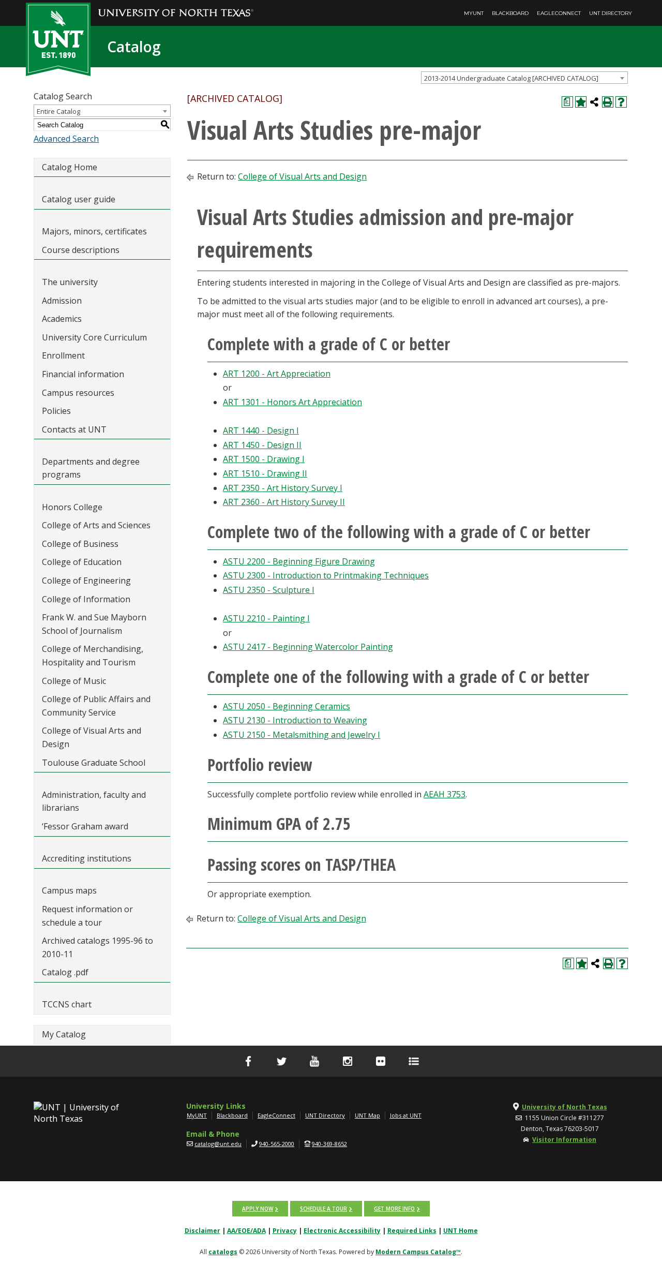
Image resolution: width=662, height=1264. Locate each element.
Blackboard (510, 13)
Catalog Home (69, 167)
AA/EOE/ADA (246, 1230)
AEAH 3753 (444, 794)
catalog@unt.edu (218, 1144)
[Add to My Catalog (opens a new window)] (580, 102)
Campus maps (69, 890)
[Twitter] (281, 1061)
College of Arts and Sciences (96, 525)
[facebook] (248, 1061)
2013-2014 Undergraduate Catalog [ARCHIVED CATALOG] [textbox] (511, 78)
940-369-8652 (329, 1144)
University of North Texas (564, 1107)
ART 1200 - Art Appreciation (276, 373)
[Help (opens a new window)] (621, 102)
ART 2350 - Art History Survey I (282, 488)
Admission (62, 300)
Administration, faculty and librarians (94, 801)
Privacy (285, 1230)
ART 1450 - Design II (262, 445)
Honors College (72, 507)
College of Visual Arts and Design (91, 737)
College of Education (82, 562)
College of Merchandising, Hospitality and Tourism (92, 655)
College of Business (80, 543)
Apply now (257, 1208)
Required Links (412, 1230)
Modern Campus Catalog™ (418, 1251)
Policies (56, 411)
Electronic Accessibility (342, 1230)
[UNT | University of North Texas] (88, 1113)
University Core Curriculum (94, 337)
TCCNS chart (67, 1004)
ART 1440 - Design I (261, 430)
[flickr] (380, 1061)
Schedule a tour (323, 1208)
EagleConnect (559, 13)
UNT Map (367, 1115)
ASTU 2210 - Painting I (266, 618)
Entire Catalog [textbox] (58, 111)
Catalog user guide (78, 199)
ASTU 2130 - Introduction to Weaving (295, 720)
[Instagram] (347, 1061)
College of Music (74, 681)
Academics (62, 318)
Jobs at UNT (406, 1115)
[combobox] (524, 77)
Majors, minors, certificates (94, 231)
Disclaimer (202, 1230)
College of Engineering (86, 580)
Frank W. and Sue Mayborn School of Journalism (94, 624)
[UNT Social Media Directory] (413, 1061)
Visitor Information (564, 1139)
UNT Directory (610, 13)
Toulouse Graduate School (93, 762)
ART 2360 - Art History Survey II (284, 502)
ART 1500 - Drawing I (264, 459)
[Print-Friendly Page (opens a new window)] (607, 102)
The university (70, 282)
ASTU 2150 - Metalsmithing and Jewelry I (301, 734)
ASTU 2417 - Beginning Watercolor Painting (308, 646)
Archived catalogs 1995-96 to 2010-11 (97, 947)
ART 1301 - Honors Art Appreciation (292, 402)
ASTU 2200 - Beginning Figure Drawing (299, 561)
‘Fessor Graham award (86, 826)
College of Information (86, 599)
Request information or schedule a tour (87, 915)
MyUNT (474, 13)
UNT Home (460, 1230)
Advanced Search (66, 138)
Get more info (394, 1208)
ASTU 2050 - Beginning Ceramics (286, 706)
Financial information (83, 374)
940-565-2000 (276, 1144)
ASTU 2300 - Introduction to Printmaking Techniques (326, 575)
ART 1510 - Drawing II (265, 473)
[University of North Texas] (175, 5)
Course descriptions (80, 250)
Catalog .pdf (65, 972)
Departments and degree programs (91, 468)
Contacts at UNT (74, 429)
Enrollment (63, 355)
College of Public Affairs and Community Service (96, 705)
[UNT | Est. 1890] (58, 38)
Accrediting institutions (86, 858)
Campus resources (78, 392)
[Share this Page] (594, 102)
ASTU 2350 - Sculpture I (268, 590)
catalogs (222, 1251)
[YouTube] (314, 1061)
